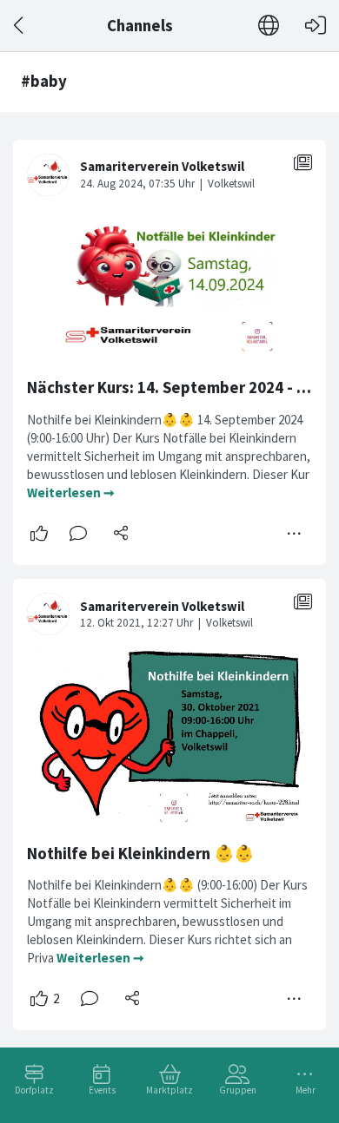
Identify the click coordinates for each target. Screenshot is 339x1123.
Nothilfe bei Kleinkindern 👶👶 (140, 854)
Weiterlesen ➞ (71, 492)
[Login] (315, 25)
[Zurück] (20, 25)
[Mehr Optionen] (294, 533)
